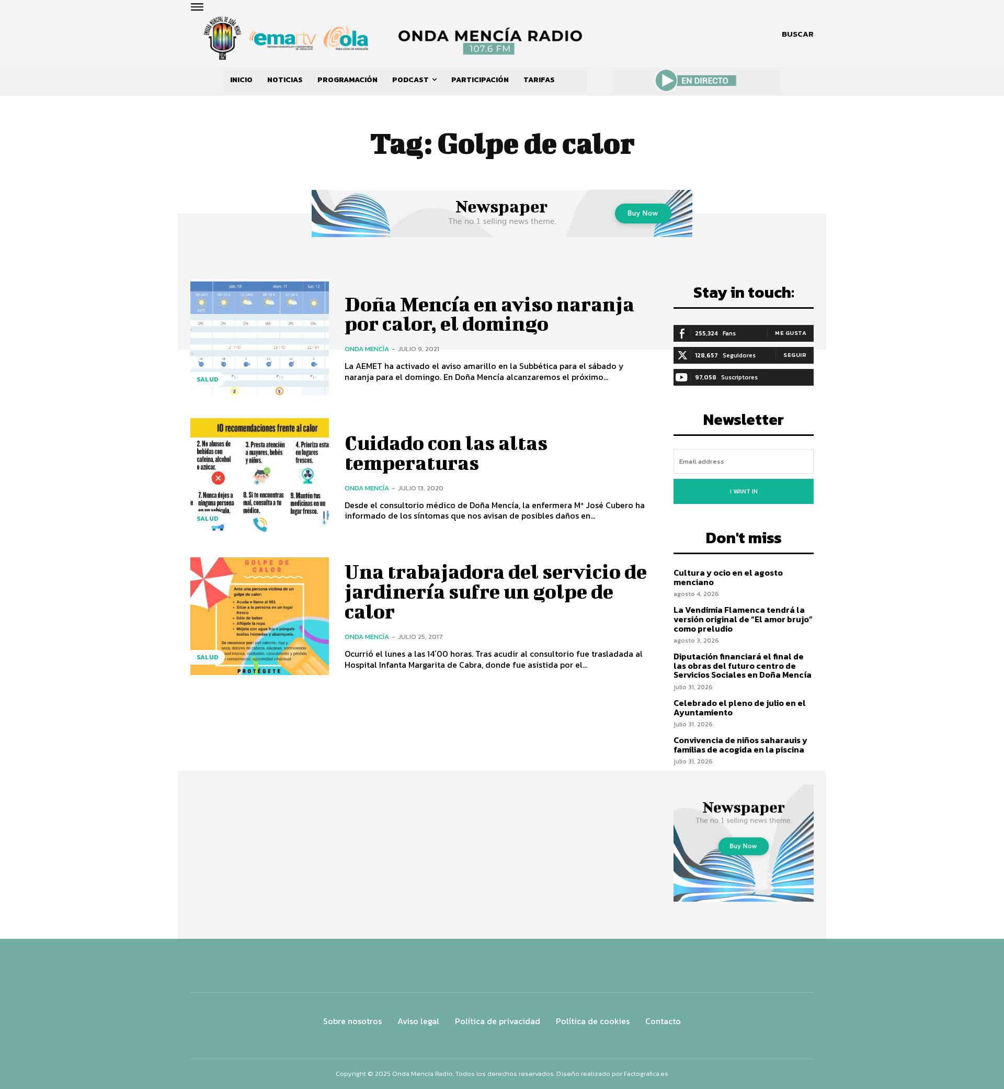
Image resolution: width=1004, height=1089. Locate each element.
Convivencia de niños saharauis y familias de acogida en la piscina (740, 745)
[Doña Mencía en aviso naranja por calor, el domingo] (259, 338)
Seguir (794, 355)
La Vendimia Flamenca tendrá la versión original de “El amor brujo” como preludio (743, 618)
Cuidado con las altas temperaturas (446, 452)
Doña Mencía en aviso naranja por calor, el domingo (489, 314)
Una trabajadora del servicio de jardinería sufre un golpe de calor (496, 591)
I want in (744, 491)
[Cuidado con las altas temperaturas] (259, 477)
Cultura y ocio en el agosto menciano (728, 577)
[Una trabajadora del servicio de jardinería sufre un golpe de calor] (259, 616)
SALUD (208, 379)
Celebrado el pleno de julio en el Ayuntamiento (740, 707)
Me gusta (790, 333)
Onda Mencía (367, 349)
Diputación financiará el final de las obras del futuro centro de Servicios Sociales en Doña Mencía (743, 665)
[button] (798, 34)
